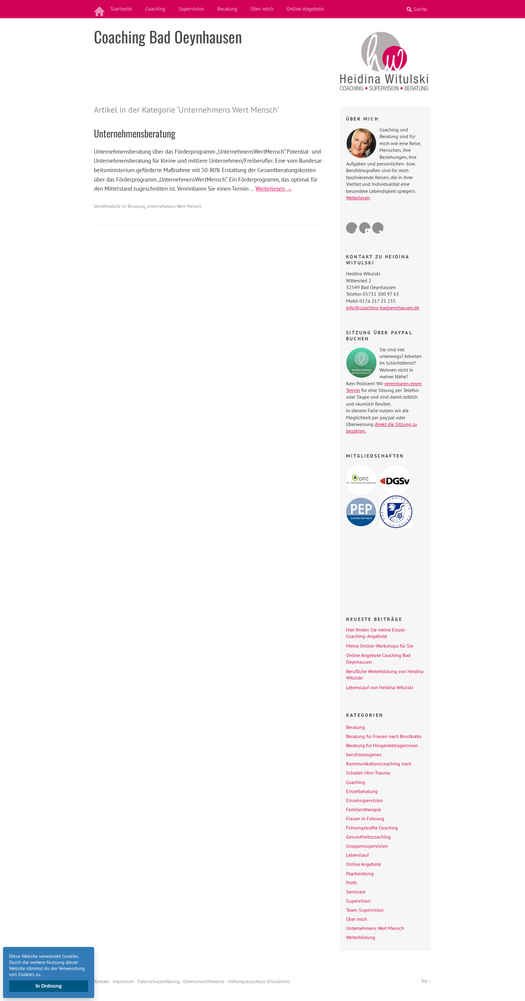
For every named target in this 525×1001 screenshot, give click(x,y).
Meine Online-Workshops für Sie (379, 646)
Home (100, 9)
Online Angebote (305, 8)
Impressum (123, 981)
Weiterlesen (358, 198)
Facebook (351, 227)
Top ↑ (426, 981)
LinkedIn (364, 227)
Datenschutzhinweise (204, 981)
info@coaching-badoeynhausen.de (382, 308)
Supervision (191, 8)
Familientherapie (363, 809)
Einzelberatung (362, 791)
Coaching (155, 8)
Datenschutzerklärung (158, 981)
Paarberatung (360, 873)
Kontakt (101, 981)
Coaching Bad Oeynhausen (168, 36)
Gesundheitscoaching (368, 837)
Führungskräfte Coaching (372, 828)
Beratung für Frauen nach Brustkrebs (384, 736)
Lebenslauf (357, 855)
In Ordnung (49, 986)
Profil (351, 883)
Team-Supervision (364, 910)
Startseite (121, 8)
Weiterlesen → (274, 188)
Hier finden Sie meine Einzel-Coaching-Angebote (376, 633)
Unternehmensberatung (134, 133)
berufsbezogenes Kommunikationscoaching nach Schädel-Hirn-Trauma (378, 763)
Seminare (355, 892)
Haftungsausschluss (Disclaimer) (259, 981)
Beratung (227, 8)
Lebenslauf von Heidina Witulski (379, 687)
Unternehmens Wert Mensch (174, 206)
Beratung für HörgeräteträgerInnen (382, 745)
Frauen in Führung (365, 818)
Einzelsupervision (364, 800)
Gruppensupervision (367, 846)
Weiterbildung (360, 937)
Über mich (261, 8)
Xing (377, 227)
